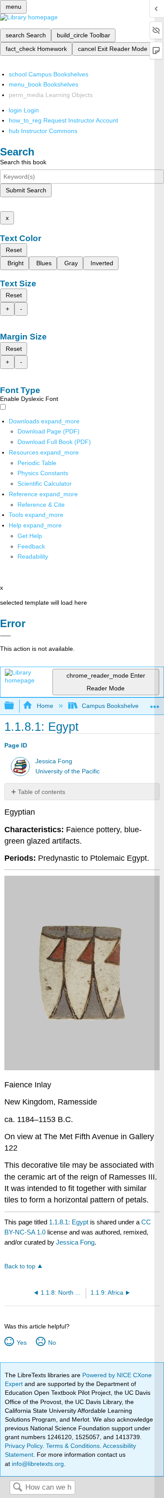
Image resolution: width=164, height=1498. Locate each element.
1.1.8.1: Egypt (68, 1222)
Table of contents (41, 791)
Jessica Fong (53, 761)
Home (45, 705)
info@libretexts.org (37, 1463)
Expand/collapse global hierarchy (15, 705)
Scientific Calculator (44, 483)
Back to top (19, 1266)
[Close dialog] (5, 635)
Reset (14, 249)
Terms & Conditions (73, 1445)
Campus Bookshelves (111, 705)
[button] (31, 546)
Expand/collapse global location (155, 703)
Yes (21, 1342)
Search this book (23, 162)
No (52, 1342)
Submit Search (26, 190)
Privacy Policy (23, 1445)
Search (17, 1487)
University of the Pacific (67, 771)
